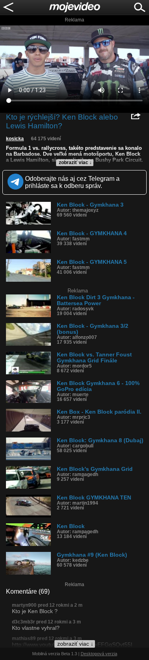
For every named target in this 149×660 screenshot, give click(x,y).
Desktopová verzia (99, 653)
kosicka (15, 138)
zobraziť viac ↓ (75, 162)
